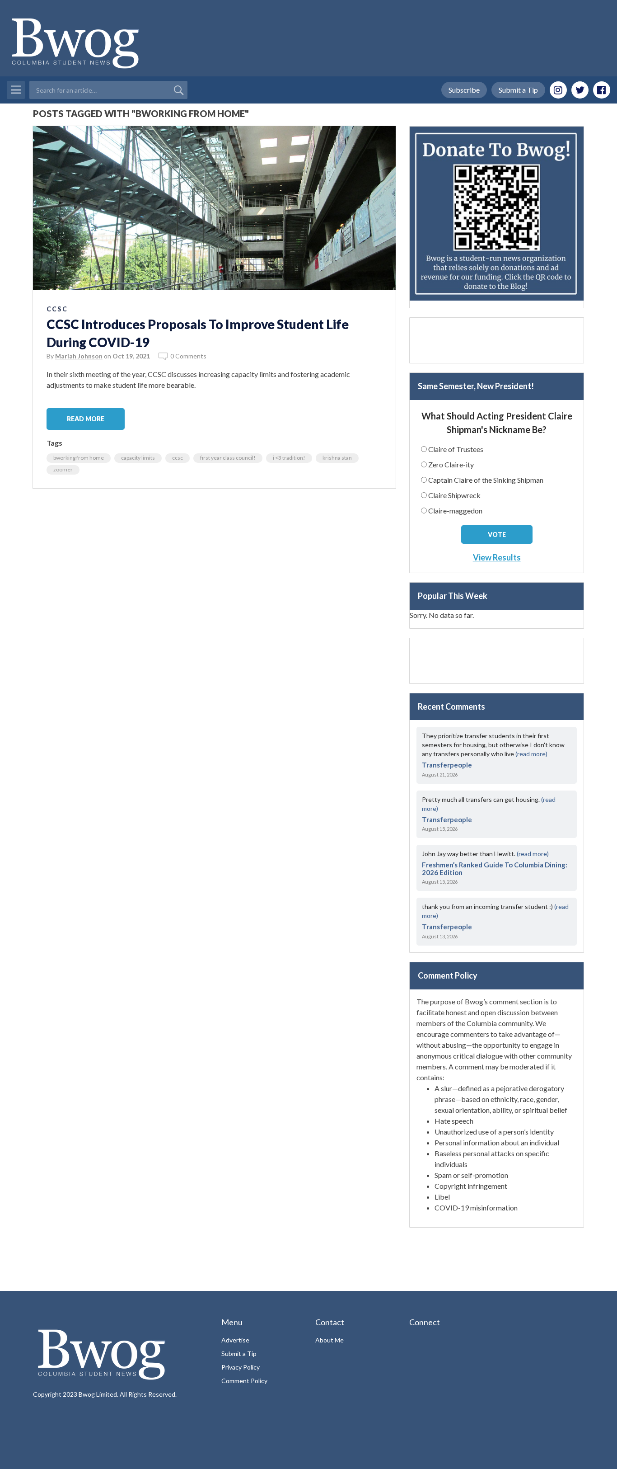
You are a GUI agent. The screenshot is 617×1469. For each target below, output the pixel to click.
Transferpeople (447, 765)
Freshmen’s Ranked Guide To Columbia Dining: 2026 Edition (494, 868)
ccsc (177, 457)
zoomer (63, 469)
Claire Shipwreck (454, 495)
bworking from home (78, 457)
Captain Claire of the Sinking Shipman (485, 480)
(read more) (531, 754)
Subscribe (464, 89)
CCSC (57, 309)
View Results (497, 557)
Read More (85, 419)
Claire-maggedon (455, 510)
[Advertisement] (497, 340)
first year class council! (228, 457)
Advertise (235, 1340)
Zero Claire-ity (451, 464)
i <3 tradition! (289, 457)
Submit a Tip (518, 89)
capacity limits (138, 457)
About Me (329, 1340)
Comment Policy (244, 1380)
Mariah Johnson (79, 356)
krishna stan (337, 457)
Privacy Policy (240, 1367)
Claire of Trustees (455, 449)
